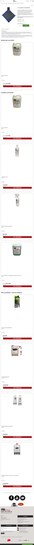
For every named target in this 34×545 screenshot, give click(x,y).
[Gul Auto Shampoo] (17, 58)
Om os (2, 516)
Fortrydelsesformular (4, 518)
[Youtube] (17, 497)
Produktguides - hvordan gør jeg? (5, 519)
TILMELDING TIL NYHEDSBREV (27, 544)
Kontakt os (2, 515)
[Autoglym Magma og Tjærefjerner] (17, 409)
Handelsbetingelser (3, 517)
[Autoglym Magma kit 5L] (17, 359)
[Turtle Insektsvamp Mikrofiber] (17, 310)
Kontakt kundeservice (25, 525)
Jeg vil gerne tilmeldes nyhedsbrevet (9, 531)
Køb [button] (26, 25)
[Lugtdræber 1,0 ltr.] (17, 159)
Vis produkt (17, 86)
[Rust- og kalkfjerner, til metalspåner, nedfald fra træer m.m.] (17, 258)
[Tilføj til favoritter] (32, 25)
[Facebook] (11, 497)
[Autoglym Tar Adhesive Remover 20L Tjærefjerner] (17, 458)
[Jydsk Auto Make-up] (15, 1)
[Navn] (9, 527)
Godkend (2, 533)
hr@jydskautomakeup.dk (22, 528)
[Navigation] (1, 1)
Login (1, 520)
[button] (31, 5)
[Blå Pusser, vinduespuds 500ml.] (17, 209)
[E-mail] (9, 529)
